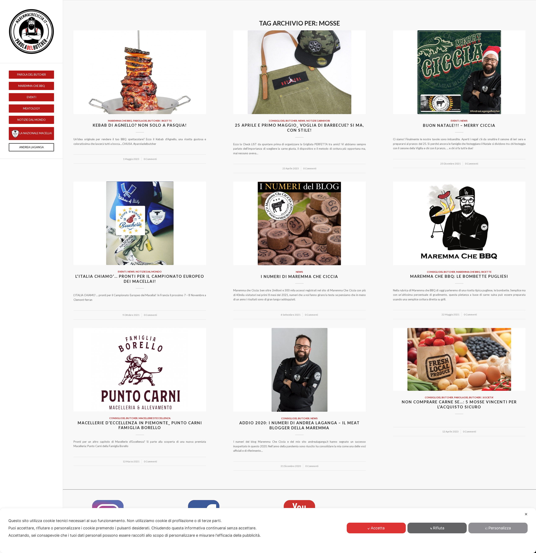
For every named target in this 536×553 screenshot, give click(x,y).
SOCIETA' (488, 397)
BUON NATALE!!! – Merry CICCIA (459, 125)
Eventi (455, 120)
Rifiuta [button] (438, 528)
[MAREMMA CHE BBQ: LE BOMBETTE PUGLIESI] (459, 223)
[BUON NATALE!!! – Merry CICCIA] (459, 72)
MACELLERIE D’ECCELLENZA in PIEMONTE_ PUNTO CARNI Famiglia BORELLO (140, 425)
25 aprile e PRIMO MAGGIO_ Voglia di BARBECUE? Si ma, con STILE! (299, 127)
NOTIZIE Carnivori (318, 120)
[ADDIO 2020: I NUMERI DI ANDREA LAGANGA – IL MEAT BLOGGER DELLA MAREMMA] (299, 370)
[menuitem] (31, 74)
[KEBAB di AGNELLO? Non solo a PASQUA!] (139, 72)
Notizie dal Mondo (149, 271)
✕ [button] (526, 514)
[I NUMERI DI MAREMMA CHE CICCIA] (299, 223)
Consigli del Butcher (283, 120)
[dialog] (268, 530)
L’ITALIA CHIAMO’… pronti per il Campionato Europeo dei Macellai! (139, 279)
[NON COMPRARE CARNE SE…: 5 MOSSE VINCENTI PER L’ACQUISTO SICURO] (459, 359)
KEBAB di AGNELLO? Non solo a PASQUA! (140, 125)
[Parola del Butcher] (31, 31)
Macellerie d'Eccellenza (154, 418)
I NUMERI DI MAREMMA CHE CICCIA (299, 276)
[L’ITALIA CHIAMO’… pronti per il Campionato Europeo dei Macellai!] (139, 223)
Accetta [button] (378, 528)
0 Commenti (150, 158)
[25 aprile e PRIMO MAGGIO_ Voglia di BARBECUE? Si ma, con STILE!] (299, 72)
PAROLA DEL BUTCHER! (147, 120)
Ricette (167, 120)
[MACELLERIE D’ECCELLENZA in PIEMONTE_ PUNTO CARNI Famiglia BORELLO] (139, 370)
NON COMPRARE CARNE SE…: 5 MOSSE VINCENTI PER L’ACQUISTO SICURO (459, 404)
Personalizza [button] (499, 528)
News (301, 120)
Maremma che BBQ (120, 120)
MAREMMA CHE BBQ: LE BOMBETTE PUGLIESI (459, 276)
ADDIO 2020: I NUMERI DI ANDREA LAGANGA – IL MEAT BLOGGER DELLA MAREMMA (299, 425)
